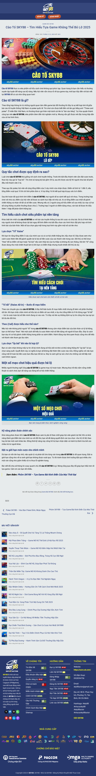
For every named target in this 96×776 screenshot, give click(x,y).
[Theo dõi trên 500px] (14, 718)
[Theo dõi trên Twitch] (18, 718)
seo (59, 34)
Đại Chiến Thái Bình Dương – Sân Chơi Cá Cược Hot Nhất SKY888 (36, 625)
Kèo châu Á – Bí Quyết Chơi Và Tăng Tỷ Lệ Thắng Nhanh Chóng (35, 533)
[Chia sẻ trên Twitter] (46, 484)
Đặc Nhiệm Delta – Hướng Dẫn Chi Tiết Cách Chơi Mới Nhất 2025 (36, 587)
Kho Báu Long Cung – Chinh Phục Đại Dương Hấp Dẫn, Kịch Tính (36, 610)
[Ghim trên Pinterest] (54, 484)
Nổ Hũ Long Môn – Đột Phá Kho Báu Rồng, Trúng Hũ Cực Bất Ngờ (36, 556)
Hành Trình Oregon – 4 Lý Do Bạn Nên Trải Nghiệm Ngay (32, 579)
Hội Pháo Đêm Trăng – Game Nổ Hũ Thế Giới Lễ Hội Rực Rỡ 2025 (36, 540)
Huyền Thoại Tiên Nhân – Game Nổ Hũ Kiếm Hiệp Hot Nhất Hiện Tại (37, 548)
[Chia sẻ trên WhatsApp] (37, 484)
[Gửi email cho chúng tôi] (14, 712)
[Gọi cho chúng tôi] (17, 712)
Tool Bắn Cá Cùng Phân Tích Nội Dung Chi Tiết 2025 (31, 602)
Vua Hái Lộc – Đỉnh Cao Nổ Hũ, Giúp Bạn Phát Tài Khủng (32, 564)
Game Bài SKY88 (48, 24)
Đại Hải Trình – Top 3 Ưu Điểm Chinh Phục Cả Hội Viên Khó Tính (35, 633)
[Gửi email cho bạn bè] (50, 484)
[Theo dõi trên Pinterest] (6, 718)
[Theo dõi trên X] (6, 712)
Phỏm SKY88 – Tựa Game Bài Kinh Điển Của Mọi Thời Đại (47, 474)
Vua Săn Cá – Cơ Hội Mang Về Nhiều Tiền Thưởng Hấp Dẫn (33, 617)
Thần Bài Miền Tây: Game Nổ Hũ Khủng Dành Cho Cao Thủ (33, 571)
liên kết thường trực (66, 492)
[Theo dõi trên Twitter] (10, 712)
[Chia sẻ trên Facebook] (42, 484)
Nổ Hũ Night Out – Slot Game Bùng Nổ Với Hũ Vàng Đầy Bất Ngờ (35, 594)
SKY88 (7, 94)
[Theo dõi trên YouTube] (10, 718)
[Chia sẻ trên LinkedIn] (59, 484)
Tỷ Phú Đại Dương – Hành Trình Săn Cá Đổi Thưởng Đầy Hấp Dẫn (36, 641)
